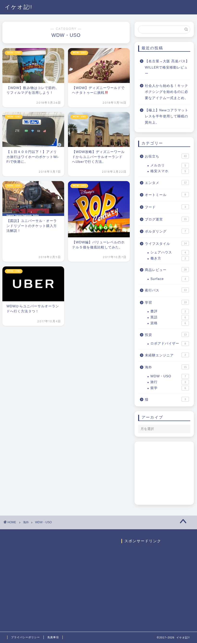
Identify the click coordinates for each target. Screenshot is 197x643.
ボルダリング (165, 231)
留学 (168, 388)
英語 (168, 317)
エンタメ (166, 183)
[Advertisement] (167, 476)
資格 (168, 323)
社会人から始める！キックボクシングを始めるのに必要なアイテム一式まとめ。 (166, 92)
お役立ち (166, 156)
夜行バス (166, 290)
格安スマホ (168, 171)
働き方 (168, 258)
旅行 (168, 382)
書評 (168, 311)
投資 (166, 335)
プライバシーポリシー (25, 637)
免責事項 (53, 637)
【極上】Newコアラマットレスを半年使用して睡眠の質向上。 (166, 116)
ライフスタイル (166, 244)
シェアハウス (168, 252)
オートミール (165, 195)
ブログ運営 (166, 219)
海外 (166, 367)
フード (165, 207)
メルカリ (168, 165)
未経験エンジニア (165, 355)
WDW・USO (168, 376)
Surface (168, 279)
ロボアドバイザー (168, 343)
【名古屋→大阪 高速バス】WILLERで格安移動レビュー (167, 67)
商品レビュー (166, 270)
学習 (166, 302)
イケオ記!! (18, 7)
